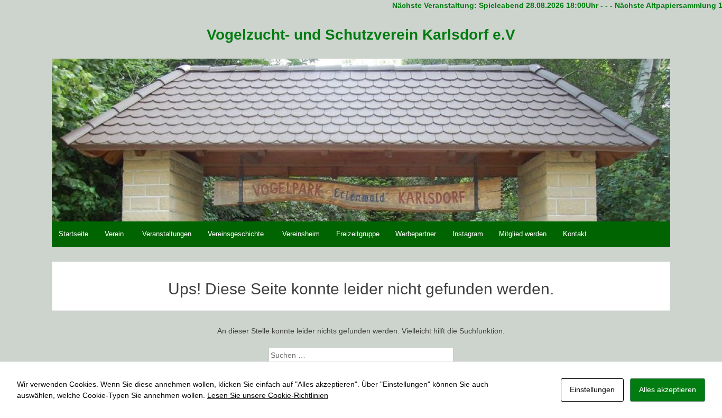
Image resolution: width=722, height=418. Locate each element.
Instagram (467, 234)
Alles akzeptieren (667, 389)
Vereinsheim (301, 234)
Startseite (73, 234)
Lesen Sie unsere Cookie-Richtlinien (267, 395)
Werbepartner (415, 234)
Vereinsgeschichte (236, 234)
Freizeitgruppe (357, 234)
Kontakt (575, 234)
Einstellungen (592, 389)
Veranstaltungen (166, 234)
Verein (114, 234)
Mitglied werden (523, 234)
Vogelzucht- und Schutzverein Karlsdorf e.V (361, 34)
